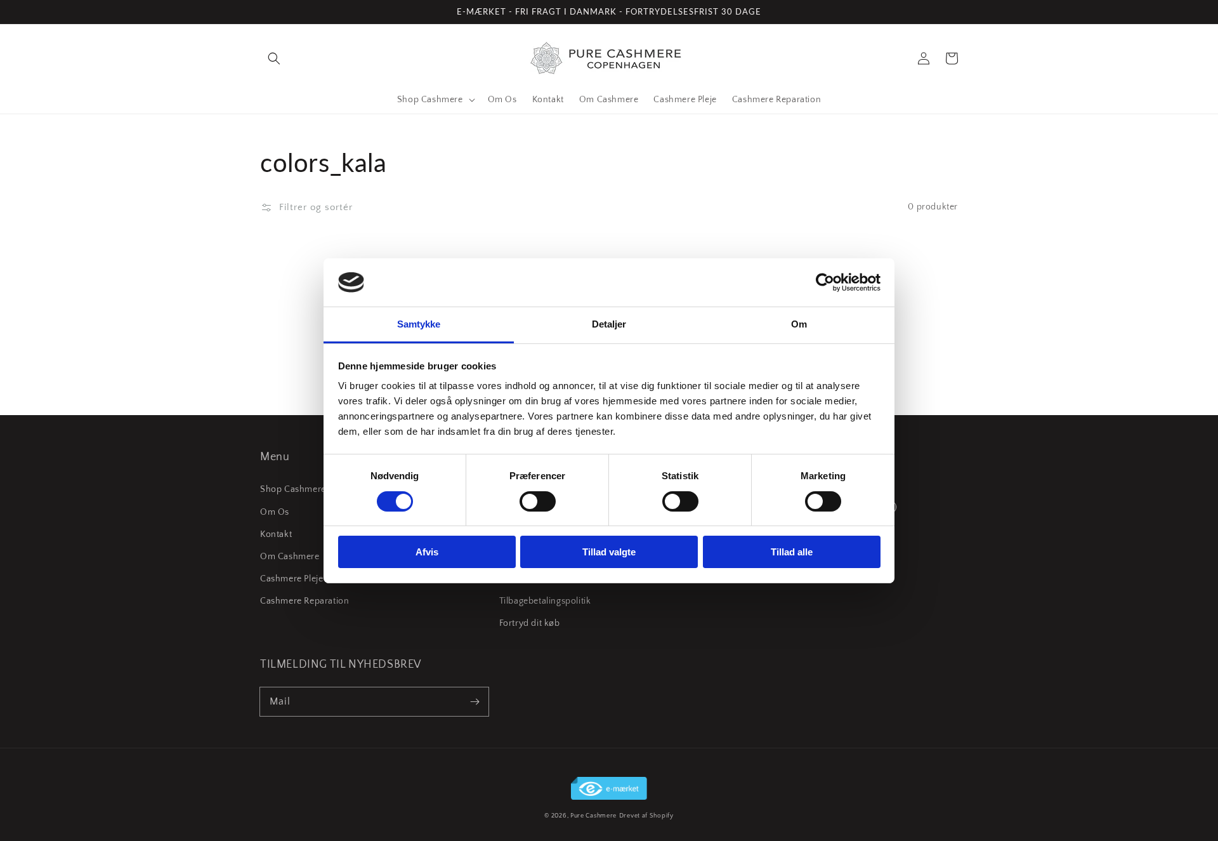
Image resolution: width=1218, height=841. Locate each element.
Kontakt (276, 534)
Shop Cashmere (293, 489)
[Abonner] (474, 701)
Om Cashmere (290, 557)
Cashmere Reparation (304, 601)
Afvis (427, 551)
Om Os (274, 512)
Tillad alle (792, 551)
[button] (274, 58)
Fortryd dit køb (529, 623)
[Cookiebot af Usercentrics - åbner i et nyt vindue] (825, 282)
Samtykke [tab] (419, 324)
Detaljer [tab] (609, 324)
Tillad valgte (609, 551)
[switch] (538, 501)
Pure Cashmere (593, 815)
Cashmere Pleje (291, 579)
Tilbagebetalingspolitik (545, 601)
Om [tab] (799, 324)
